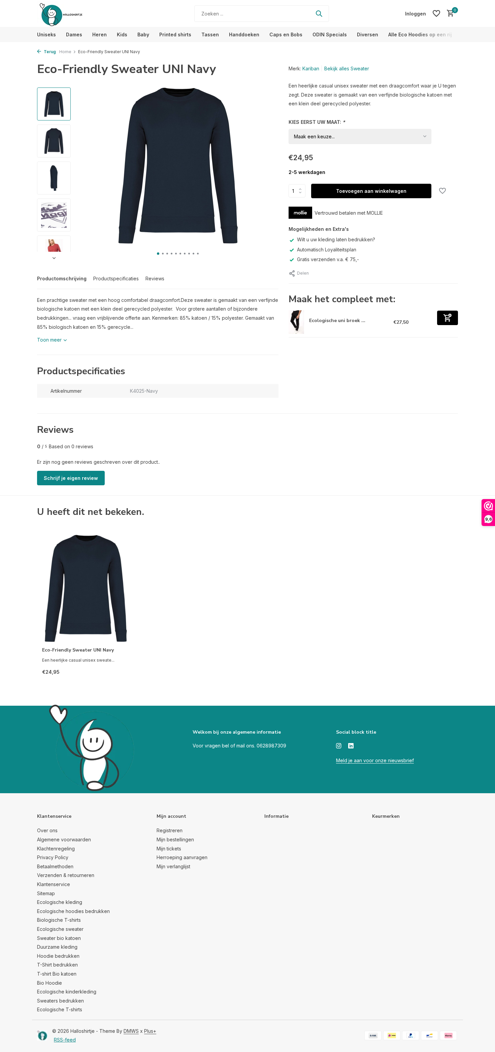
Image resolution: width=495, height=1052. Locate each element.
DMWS (131, 1031)
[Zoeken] (319, 13)
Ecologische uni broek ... (337, 320)
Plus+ (150, 1031)
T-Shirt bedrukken (57, 965)
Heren (99, 34)
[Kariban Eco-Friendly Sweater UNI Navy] (86, 588)
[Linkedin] (351, 746)
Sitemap (46, 893)
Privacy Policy (52, 857)
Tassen (210, 34)
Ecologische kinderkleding (66, 991)
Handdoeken (244, 34)
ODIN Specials (329, 34)
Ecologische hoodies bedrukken (73, 911)
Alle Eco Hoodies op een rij (420, 34)
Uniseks (46, 34)
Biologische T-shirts (59, 920)
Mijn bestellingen (175, 839)
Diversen (367, 34)
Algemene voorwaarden (64, 839)
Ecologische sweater (60, 929)
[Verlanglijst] (436, 13)
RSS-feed (65, 1040)
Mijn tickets (169, 848)
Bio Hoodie (49, 983)
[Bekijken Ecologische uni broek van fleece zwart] (296, 322)
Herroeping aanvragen (182, 857)
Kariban (310, 68)
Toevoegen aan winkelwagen (371, 191)
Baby (143, 34)
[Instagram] (338, 746)
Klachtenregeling (56, 848)
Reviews (154, 278)
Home (65, 51)
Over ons (47, 830)
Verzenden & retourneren (65, 875)
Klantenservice (53, 884)
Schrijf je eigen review (71, 478)
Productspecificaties (116, 278)
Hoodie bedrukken (58, 956)
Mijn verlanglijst (173, 866)
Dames (74, 34)
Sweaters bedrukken (60, 1001)
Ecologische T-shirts (59, 1009)
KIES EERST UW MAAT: (317, 122)
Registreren (170, 830)
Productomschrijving (62, 278)
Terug (49, 51)
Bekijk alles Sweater (346, 68)
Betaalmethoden (55, 866)
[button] (158, 253)
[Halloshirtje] (79, 13)
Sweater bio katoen (59, 938)
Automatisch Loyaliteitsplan (326, 249)
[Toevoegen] (447, 318)
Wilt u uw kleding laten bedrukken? (336, 239)
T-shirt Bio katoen (56, 974)
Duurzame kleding (57, 947)
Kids (122, 34)
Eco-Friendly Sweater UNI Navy (78, 650)
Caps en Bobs (285, 34)
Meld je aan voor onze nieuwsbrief (375, 760)
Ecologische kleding (59, 902)
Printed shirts (175, 34)
